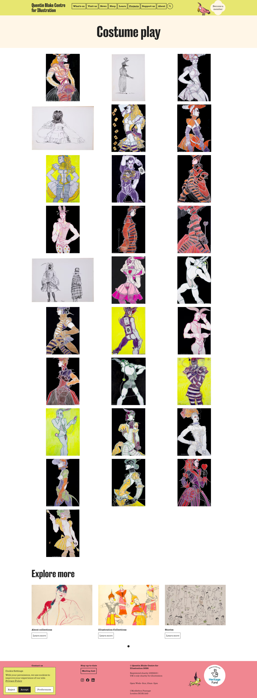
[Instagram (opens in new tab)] (82, 680)
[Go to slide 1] (128, 646)
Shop (113, 7)
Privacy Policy (13, 681)
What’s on (79, 6)
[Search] (170, 6)
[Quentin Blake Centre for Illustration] (48, 7)
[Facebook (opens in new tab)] (87, 680)
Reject (11, 689)
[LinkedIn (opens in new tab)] (93, 680)
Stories (169, 629)
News (103, 6)
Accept (24, 689)
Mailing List (88, 671)
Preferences (44, 689)
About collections (42, 629)
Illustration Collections (112, 629)
